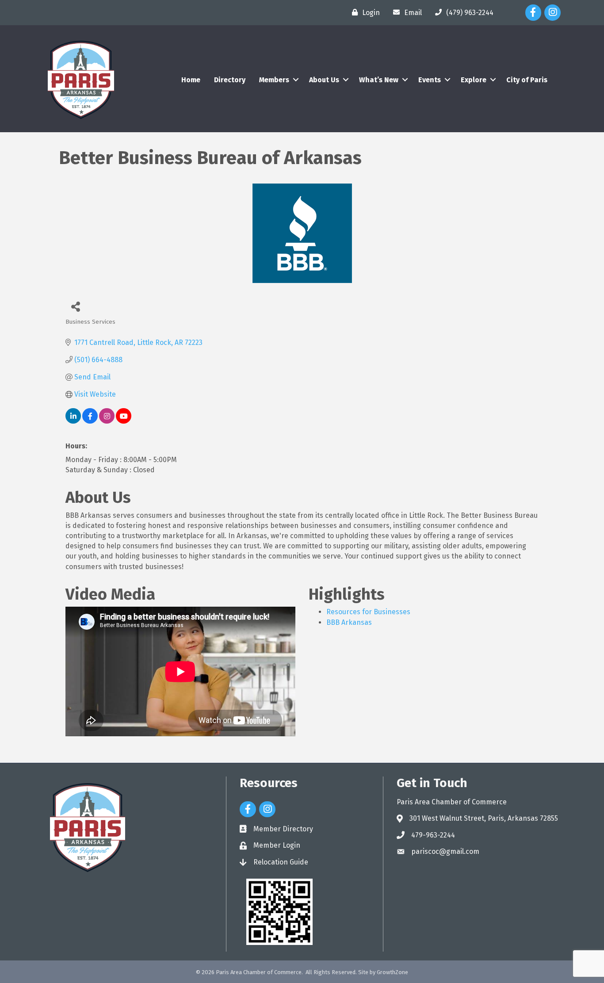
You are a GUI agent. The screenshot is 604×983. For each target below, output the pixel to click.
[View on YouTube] (123, 421)
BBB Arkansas (349, 622)
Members (274, 80)
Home (190, 80)
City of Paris (526, 80)
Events (429, 80)
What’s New (378, 80)
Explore (473, 80)
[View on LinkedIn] (73, 421)
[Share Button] (75, 306)
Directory (229, 80)
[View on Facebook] (90, 421)
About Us (324, 80)
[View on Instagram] (107, 421)
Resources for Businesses (368, 612)
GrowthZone (392, 972)
